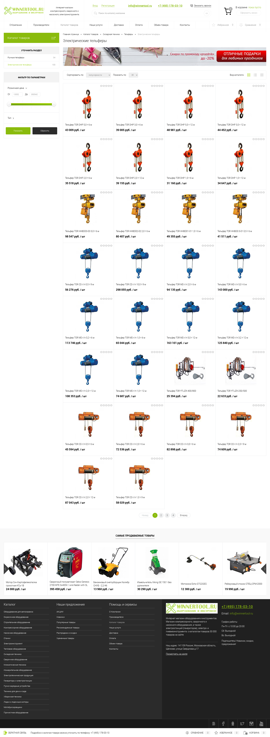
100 (53, 65)
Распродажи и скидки (67, 633)
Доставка (119, 25)
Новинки (61, 617)
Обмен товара (161, 25)
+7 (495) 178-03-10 (170, 5)
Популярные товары (66, 622)
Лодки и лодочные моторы (16, 702)
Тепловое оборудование (15, 649)
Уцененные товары (65, 638)
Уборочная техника (12, 696)
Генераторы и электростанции (18, 681)
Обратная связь (17, 733)
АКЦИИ (60, 612)
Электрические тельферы (20, 65)
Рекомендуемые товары (68, 627)
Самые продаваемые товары (135, 535)
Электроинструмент (13, 643)
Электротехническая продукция (18, 675)
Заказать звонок (202, 5)
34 (54, 57)
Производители (41, 25)
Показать (18, 131)
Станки (7, 638)
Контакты (185, 25)
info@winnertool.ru (140, 5)
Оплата (139, 25)
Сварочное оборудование (15, 659)
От (9, 94)
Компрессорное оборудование (18, 627)
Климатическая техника (15, 665)
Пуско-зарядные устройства (17, 686)
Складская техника (12, 654)
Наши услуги (96, 25)
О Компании (16, 25)
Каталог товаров (19, 37)
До (26, 94)
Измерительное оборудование (18, 670)
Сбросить (44, 131)
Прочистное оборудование (16, 712)
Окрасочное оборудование (16, 617)
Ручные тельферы (16, 57)
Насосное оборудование (15, 633)
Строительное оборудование (17, 622)
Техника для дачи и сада (15, 691)
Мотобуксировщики (13, 707)
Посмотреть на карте (176, 654)
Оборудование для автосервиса (18, 612)
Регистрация (108, 5)
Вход (95, 5)
